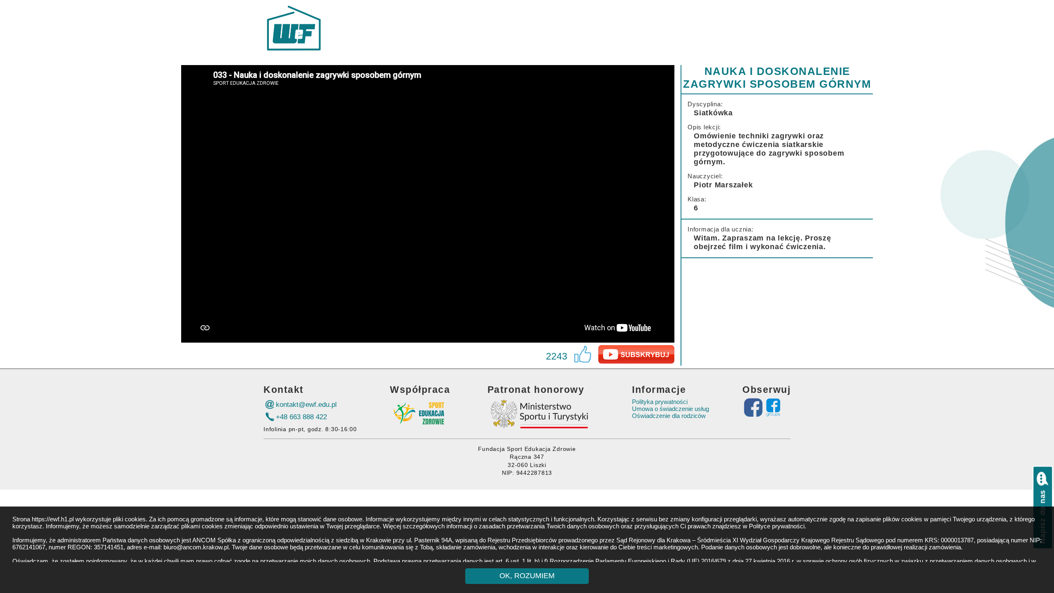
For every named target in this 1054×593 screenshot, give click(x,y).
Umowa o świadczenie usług (670, 408)
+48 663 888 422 (301, 416)
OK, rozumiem (527, 576)
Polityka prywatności (660, 401)
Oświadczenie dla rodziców (669, 415)
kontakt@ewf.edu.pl (306, 404)
